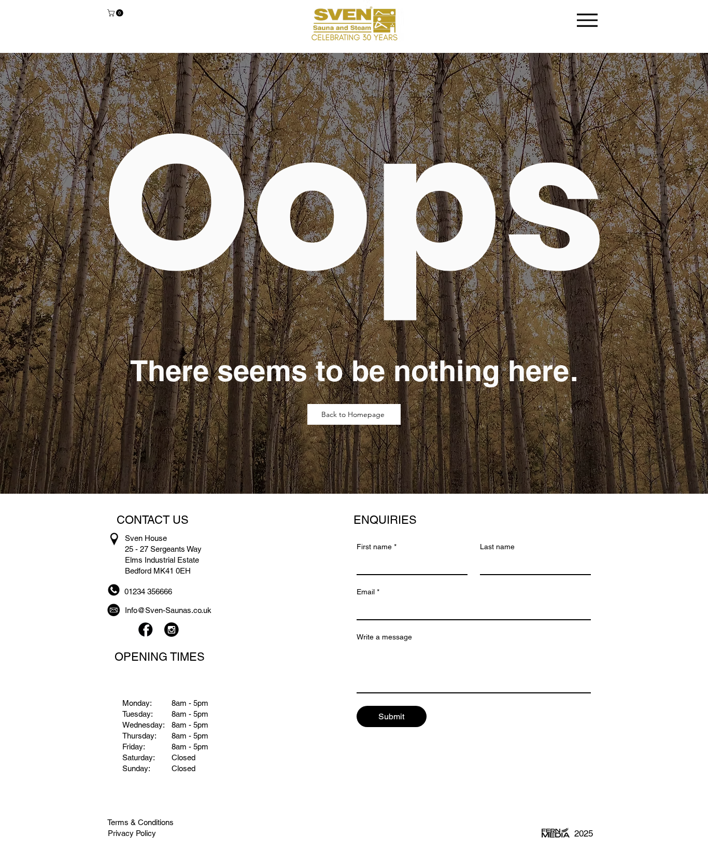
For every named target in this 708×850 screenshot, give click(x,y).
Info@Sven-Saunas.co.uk (168, 610)
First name (377, 546)
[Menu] (587, 20)
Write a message (384, 637)
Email (368, 592)
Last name (497, 546)
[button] (116, 13)
